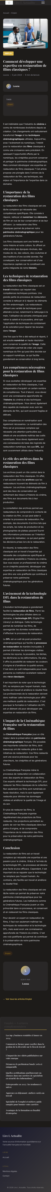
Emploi (14, 13)
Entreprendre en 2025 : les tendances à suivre (23, 1085)
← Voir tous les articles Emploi (17, 999)
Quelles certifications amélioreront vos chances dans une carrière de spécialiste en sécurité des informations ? (24, 1076)
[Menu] (43, 3)
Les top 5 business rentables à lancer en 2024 (24, 1036)
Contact (6, 1176)
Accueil (6, 13)
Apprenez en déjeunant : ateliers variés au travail (25, 1094)
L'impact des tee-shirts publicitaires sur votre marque (24, 1057)
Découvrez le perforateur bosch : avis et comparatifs (24, 1065)
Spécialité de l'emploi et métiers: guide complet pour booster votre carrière (24, 1103)
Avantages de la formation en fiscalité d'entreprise (23, 1111)
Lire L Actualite (24, 3)
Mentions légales (10, 1171)
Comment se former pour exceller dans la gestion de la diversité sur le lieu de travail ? (25, 1047)
